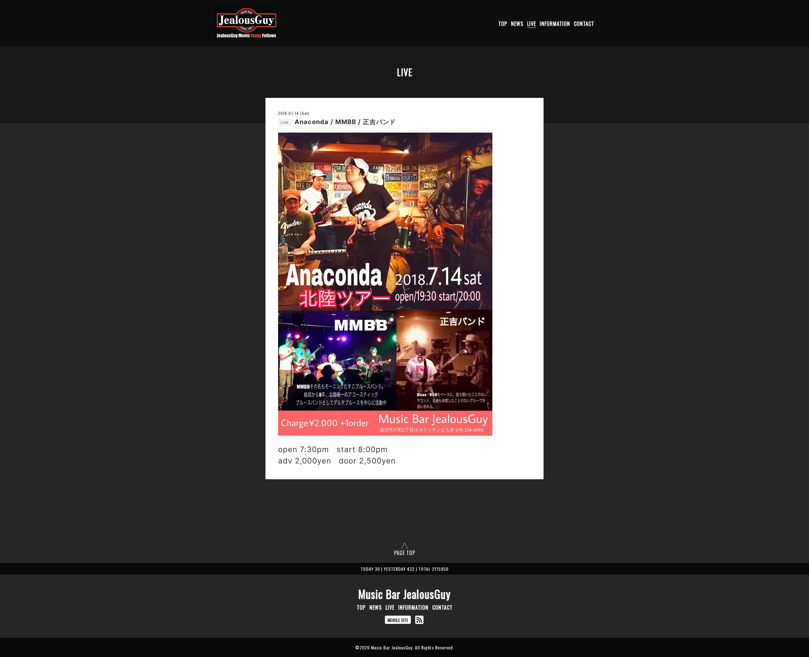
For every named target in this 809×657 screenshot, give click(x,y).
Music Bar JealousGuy (404, 594)
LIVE (531, 23)
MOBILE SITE (397, 620)
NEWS (517, 23)
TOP (502, 23)
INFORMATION (555, 23)
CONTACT (584, 23)
